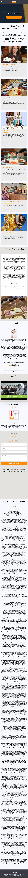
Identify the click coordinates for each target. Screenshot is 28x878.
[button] (1, 2)
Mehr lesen (5, 73)
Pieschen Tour (7, 167)
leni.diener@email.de (14, 441)
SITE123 (10, 875)
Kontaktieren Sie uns (14, 463)
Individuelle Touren (9, 64)
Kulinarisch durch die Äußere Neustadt (12, 131)
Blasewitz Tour (7, 98)
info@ (10, 365)
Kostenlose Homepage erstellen (18, 875)
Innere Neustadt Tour (9, 233)
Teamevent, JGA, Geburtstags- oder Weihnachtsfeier (13, 202)
